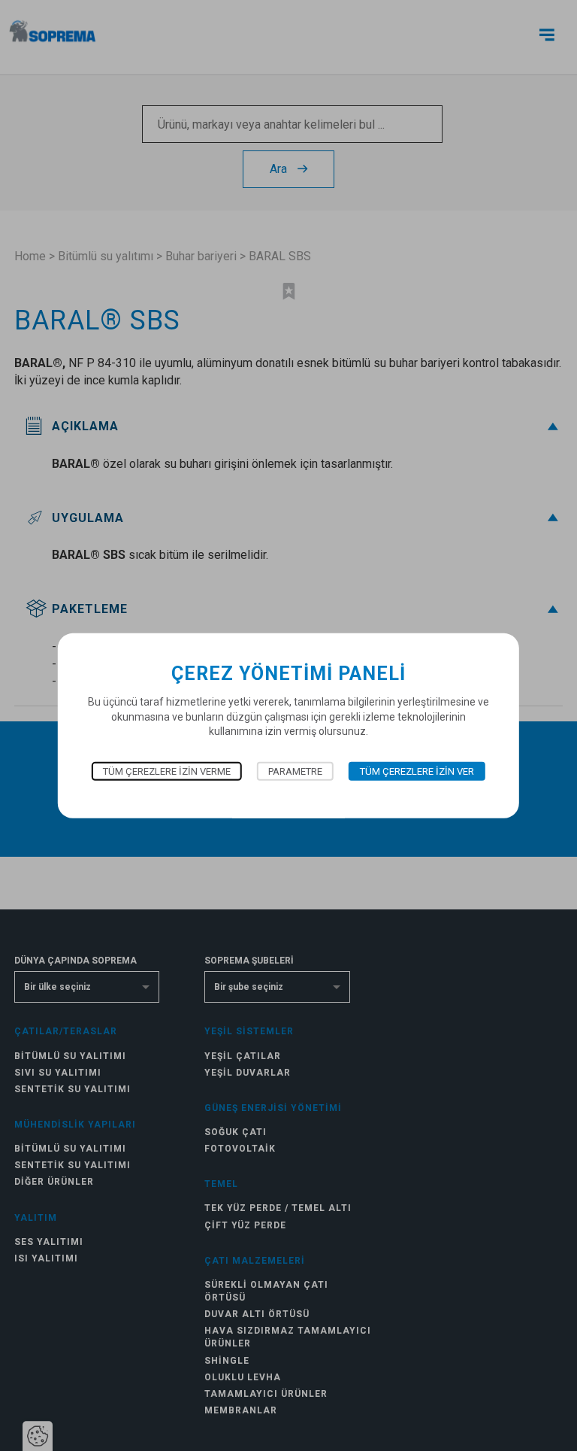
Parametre (295, 771)
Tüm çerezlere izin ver (417, 771)
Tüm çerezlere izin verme (167, 771)
